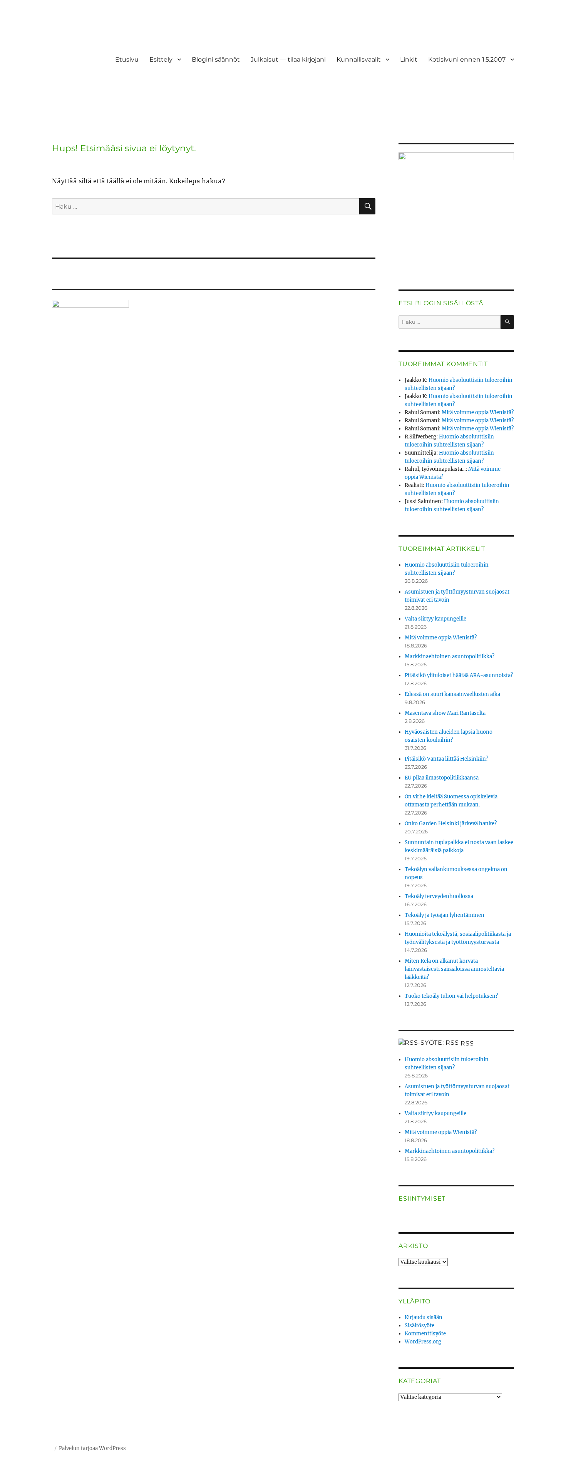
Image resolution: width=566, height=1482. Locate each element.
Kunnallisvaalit (359, 59)
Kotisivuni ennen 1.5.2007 (467, 59)
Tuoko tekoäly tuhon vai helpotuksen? (451, 996)
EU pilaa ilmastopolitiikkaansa (442, 777)
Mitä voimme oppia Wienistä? (478, 412)
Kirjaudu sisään (423, 1317)
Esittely (160, 59)
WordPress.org (423, 1341)
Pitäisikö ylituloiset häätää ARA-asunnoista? (459, 675)
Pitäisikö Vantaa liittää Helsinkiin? (446, 759)
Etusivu (127, 59)
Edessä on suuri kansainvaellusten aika (452, 694)
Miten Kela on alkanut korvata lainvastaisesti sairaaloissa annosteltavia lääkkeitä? (454, 969)
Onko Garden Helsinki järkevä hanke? (451, 823)
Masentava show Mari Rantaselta (445, 713)
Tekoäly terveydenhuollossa (439, 896)
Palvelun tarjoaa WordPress (92, 1448)
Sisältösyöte (419, 1325)
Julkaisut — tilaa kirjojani (288, 59)
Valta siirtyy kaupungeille (435, 619)
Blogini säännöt (216, 59)
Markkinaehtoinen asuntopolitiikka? (449, 656)
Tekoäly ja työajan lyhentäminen (444, 915)
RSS (467, 1043)
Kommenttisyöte (425, 1333)
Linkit (408, 59)
